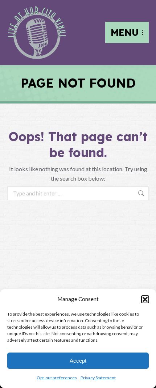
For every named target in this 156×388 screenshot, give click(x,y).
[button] (145, 299)
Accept (78, 361)
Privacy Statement (98, 377)
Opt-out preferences (57, 377)
